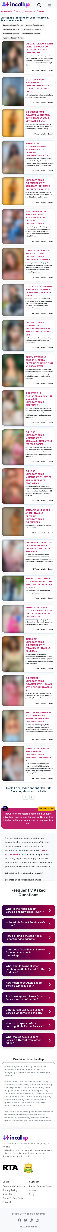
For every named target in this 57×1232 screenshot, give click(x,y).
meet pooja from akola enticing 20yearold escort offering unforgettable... (36, 217)
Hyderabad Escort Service (13, 38)
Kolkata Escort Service (31, 34)
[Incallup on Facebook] (19, 1219)
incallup (32, 1226)
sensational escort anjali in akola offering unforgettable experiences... (37, 516)
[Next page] (32, 796)
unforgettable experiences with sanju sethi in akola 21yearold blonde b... (38, 184)
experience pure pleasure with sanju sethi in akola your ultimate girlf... (38, 116)
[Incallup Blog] (31, 1219)
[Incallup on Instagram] (37, 1219)
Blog (31, 1194)
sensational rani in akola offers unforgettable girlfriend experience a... (38, 754)
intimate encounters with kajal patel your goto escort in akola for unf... (38, 583)
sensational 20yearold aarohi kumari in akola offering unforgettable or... (37, 149)
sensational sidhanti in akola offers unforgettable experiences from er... (38, 255)
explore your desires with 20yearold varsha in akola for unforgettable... (38, 717)
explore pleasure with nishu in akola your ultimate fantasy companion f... (39, 48)
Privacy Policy (10, 1190)
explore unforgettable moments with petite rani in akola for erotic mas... (38, 477)
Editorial (7, 1202)
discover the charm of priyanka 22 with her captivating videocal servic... (39, 291)
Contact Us (35, 1190)
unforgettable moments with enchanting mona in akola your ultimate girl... (38, 328)
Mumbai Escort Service (35, 25)
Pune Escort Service (11, 34)
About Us (7, 1194)
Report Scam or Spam (40, 1186)
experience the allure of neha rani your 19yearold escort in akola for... (38, 547)
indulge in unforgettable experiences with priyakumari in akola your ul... (37, 645)
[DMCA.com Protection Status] (28, 1167)
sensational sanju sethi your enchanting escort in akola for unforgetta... (39, 612)
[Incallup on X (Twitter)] (25, 1219)
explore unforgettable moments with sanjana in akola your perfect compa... (39, 438)
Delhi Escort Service (11, 29)
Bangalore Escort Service (13, 25)
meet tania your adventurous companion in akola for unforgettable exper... (37, 86)
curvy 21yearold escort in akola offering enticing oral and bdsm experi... (39, 361)
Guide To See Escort (13, 1198)
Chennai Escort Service (31, 29)
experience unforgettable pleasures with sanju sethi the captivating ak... (38, 684)
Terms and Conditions (14, 1186)
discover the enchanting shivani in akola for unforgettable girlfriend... (38, 399)
